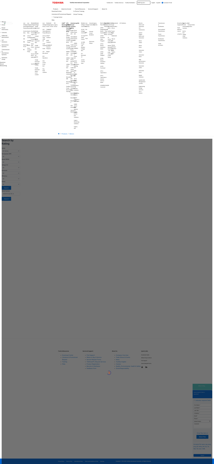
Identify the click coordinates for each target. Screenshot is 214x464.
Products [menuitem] (55, 9)
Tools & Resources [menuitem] (80, 9)
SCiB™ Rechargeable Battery (66, 24)
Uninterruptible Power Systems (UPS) (75, 25)
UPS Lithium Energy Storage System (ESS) (68, 27)
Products (64, 134)
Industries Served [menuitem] (66, 9)
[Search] (149, 2)
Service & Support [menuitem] (93, 9)
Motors (71, 134)
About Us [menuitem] (104, 9)
